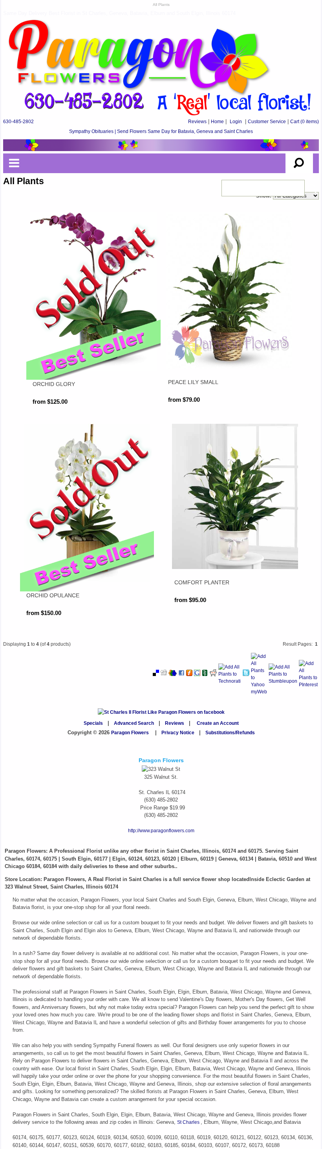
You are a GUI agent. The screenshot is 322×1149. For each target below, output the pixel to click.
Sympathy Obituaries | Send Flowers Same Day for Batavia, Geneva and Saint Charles (161, 131)
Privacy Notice (177, 732)
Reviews (197, 121)
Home (217, 121)
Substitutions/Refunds (230, 732)
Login (236, 121)
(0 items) (304, 121)
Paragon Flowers (130, 732)
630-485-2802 (18, 121)
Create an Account (218, 723)
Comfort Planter (201, 582)
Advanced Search (134, 723)
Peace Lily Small (193, 382)
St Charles (189, 1122)
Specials (93, 723)
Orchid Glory (54, 384)
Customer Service (267, 121)
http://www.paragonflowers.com (161, 830)
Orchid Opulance (52, 595)
